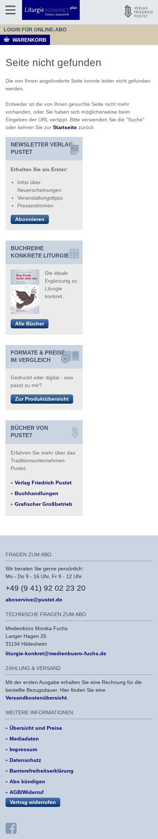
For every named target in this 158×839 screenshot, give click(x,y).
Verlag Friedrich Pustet (43, 483)
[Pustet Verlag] (138, 11)
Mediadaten (24, 739)
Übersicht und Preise (36, 728)
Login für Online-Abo (35, 29)
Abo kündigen (27, 781)
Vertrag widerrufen (33, 802)
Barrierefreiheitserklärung (41, 771)
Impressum (23, 749)
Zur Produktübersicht (42, 399)
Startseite (65, 127)
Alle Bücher (29, 324)
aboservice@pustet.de (34, 600)
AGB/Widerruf (27, 792)
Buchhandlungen (36, 493)
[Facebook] (11, 828)
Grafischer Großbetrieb (43, 504)
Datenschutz (25, 760)
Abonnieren (29, 219)
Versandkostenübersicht (36, 698)
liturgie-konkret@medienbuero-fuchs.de (56, 653)
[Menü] (10, 10)
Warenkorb (29, 40)
